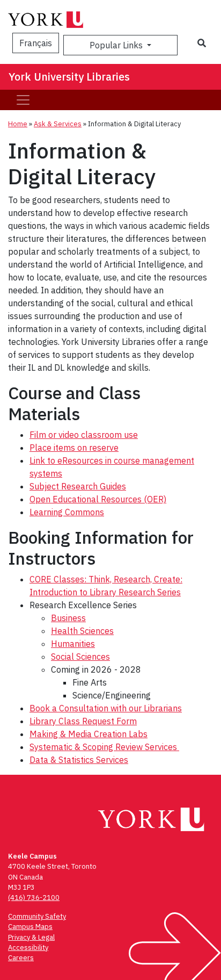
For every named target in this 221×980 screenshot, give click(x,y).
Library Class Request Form (83, 721)
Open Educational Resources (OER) (98, 499)
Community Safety (37, 916)
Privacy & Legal (31, 937)
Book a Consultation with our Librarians (106, 708)
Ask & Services (58, 123)
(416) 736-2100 (34, 897)
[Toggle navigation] (23, 100)
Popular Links (117, 45)
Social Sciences (80, 656)
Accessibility (28, 947)
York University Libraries (69, 76)
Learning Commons (67, 512)
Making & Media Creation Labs (89, 734)
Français (35, 43)
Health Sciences (82, 630)
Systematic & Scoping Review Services (104, 746)
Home (17, 123)
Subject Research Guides (78, 486)
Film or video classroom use (84, 434)
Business (68, 617)
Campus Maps (30, 926)
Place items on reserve (74, 447)
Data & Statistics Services (79, 759)
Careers (21, 957)
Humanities (73, 643)
